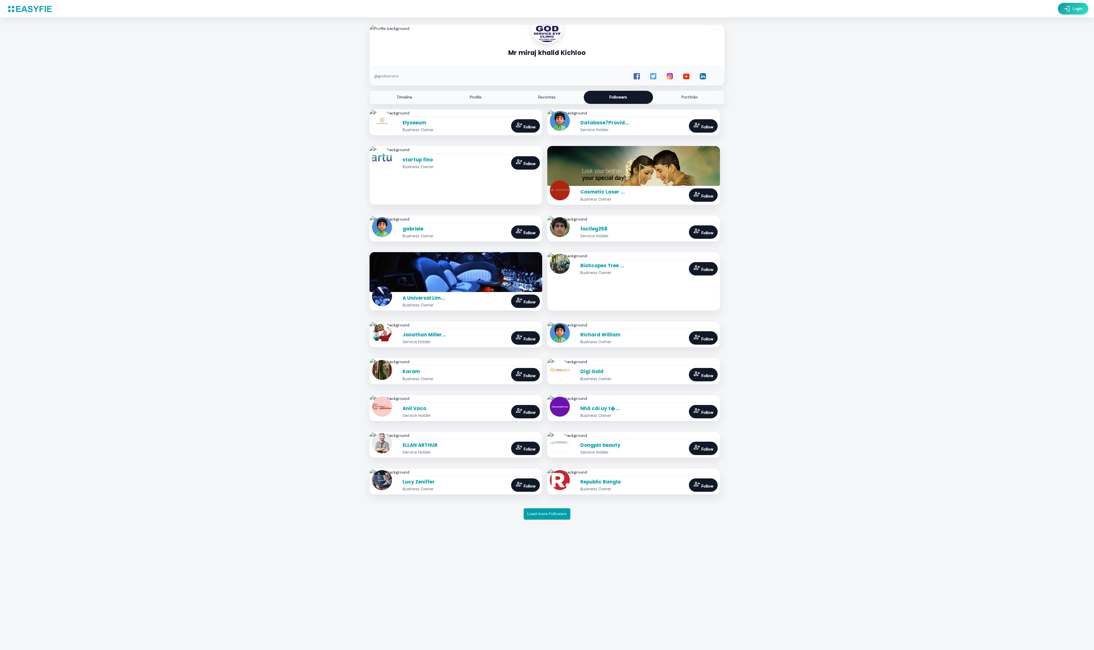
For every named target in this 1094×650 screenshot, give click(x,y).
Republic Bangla (600, 481)
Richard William (600, 334)
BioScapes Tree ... (602, 265)
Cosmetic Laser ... (602, 191)
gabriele (413, 228)
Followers (618, 97)
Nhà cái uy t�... (600, 408)
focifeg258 (593, 228)
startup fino (418, 159)
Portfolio (689, 97)
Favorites (547, 97)
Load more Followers (547, 513)
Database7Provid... (604, 122)
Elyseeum (414, 122)
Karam (411, 371)
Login (1073, 9)
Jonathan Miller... (424, 334)
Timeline (404, 97)
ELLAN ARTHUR (420, 445)
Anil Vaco (414, 408)
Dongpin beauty (600, 445)
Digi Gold (591, 371)
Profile (475, 97)
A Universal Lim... (424, 298)
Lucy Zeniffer (419, 481)
